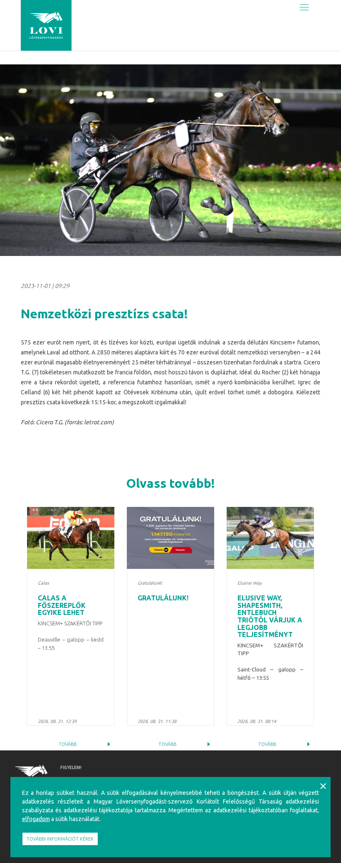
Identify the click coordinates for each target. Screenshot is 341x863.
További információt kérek (60, 838)
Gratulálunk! (163, 598)
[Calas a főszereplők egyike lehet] (70, 538)
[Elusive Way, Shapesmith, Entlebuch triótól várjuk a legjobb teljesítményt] (270, 538)
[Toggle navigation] (304, 7)
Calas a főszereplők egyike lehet (62, 605)
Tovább (68, 744)
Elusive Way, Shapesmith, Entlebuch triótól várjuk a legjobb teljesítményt (269, 616)
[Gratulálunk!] (170, 538)
